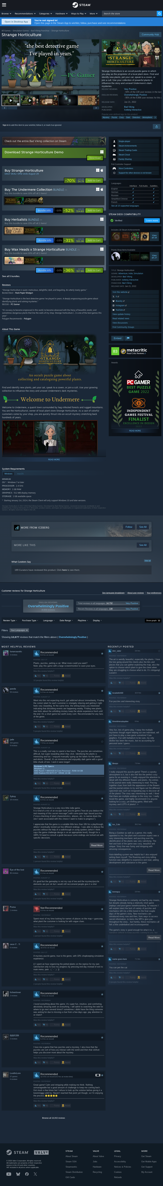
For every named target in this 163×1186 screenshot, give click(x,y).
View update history (121, 314)
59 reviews (14, 692)
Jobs (95, 1161)
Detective (136, 117)
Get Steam (146, 1156)
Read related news (121, 318)
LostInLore (15, 1073)
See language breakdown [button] (113, 593)
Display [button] (96, 620)
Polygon (27, 318)
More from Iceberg (35, 527)
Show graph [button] (151, 620)
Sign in (6, 125)
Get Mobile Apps (149, 1161)
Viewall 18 (154, 236)
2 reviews (13, 996)
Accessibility (120, 1161)
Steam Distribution (74, 1172)
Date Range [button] (65, 620)
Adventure (123, 273)
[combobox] (129, 13)
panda (13, 689)
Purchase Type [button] (29, 620)
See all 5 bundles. (11, 276)
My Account (146, 1172)
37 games (14, 1076)
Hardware (97, 1167)
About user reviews (135, 593)
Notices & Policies (122, 1167)
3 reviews (13, 655)
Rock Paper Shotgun (24, 293)
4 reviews (13, 1079)
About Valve (98, 1156)
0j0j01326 (14, 1035)
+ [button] (155, 117)
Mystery (106, 117)
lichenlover (15, 992)
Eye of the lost (17, 870)
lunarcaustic (16, 651)
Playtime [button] (82, 620)
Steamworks (71, 1167)
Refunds (118, 1177)
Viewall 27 (154, 256)
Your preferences (154, 593)
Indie (130, 273)
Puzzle (114, 117)
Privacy (117, 1156)
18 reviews (14, 800)
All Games (6, 30)
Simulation (138, 273)
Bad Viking (129, 107)
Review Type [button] (9, 620)
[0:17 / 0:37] (50, 66)
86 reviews (14, 873)
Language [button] (48, 620)
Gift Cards (70, 1177)
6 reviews (13, 947)
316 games (14, 743)
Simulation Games (21, 30)
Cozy (122, 117)
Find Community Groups (123, 327)
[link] (74, 180)
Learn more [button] (152, 220)
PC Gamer (15, 304)
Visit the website (120, 292)
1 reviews (13, 910)
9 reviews (13, 745)
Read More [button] (97, 845)
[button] (6, 13)
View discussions (120, 323)
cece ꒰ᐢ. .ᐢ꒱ (15, 944)
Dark (128, 117)
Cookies (118, 1172)
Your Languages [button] (18, 630)
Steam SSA (71, 1161)
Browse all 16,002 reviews (53, 1118)
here (64, 570)
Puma (13, 907)
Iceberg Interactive (132, 110)
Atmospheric (147, 117)
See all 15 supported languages (125, 206)
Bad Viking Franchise (40, 30)
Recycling (97, 1172)
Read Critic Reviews (135, 353)
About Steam (72, 1156)
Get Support (146, 1167)
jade (12, 739)
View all (147, 561)
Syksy (13, 796)
